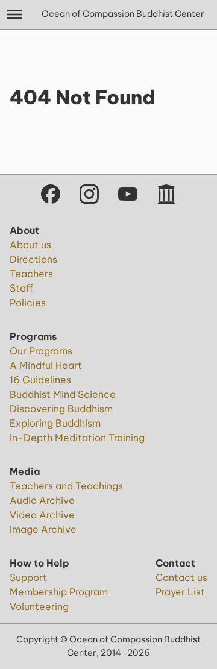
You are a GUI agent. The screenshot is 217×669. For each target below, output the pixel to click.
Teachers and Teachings (66, 486)
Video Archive (42, 515)
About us (30, 245)
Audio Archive (42, 500)
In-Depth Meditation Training (77, 438)
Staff (21, 288)
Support (28, 577)
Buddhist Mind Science (63, 394)
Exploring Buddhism (55, 423)
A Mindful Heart (46, 365)
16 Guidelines (40, 380)
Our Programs (41, 351)
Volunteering (39, 606)
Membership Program (59, 592)
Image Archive (43, 529)
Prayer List (180, 592)
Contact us (181, 577)
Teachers (31, 274)
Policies (28, 303)
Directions (33, 259)
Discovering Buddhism (61, 409)
